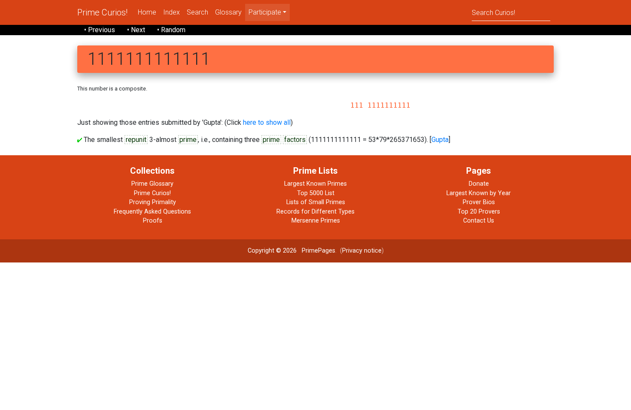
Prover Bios (479, 202)
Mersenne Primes (315, 220)
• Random (171, 30)
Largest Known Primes (315, 183)
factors (295, 140)
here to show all (267, 122)
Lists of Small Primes (315, 202)
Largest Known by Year (478, 193)
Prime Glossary (152, 183)
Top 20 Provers (479, 211)
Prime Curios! (102, 12)
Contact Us (478, 220)
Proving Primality (152, 202)
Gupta (440, 140)
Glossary (228, 12)
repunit (136, 140)
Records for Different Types (315, 211)
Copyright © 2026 (272, 250)
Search (197, 12)
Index (171, 12)
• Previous (99, 30)
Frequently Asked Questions (152, 211)
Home (147, 12)
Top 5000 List (315, 193)
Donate (479, 183)
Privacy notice (362, 250)
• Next (136, 30)
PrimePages (318, 250)
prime (188, 140)
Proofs (152, 220)
